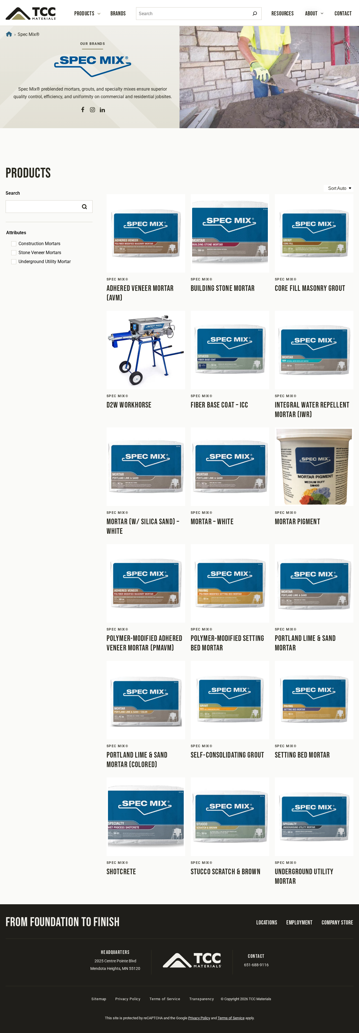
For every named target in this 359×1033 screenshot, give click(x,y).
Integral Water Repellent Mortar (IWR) (312, 410)
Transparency (201, 999)
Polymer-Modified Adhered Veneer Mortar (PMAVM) (144, 643)
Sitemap (98, 999)
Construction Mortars (39, 243)
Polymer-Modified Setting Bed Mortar (227, 643)
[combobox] (199, 13)
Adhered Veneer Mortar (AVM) (140, 293)
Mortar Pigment (297, 521)
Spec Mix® (117, 279)
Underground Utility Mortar (45, 261)
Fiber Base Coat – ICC (219, 405)
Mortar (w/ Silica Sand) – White (143, 526)
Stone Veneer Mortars (40, 252)
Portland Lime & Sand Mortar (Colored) (137, 760)
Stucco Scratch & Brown (226, 871)
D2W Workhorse (129, 405)
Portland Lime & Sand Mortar (305, 643)
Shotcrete (121, 871)
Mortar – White (212, 521)
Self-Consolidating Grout (227, 755)
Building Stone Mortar (223, 288)
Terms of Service (164, 999)
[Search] (254, 13)
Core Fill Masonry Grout (310, 288)
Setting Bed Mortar (302, 755)
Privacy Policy (128, 999)
